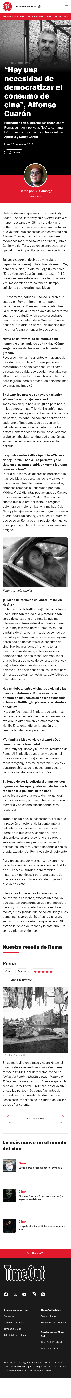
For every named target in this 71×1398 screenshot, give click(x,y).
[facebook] (6, 1294)
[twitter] (15, 1294)
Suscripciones (48, 1316)
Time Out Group (12, 1329)
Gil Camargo (43, 191)
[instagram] (34, 1294)
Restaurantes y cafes (13, 17)
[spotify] (43, 1294)
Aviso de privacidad (14, 1323)
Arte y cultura (62, 17)
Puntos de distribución (53, 1323)
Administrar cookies (15, 1335)
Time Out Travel (49, 1349)
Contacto (9, 1316)
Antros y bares (35, 17)
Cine (49, 17)
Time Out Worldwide (52, 1342)
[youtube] (24, 1294)
